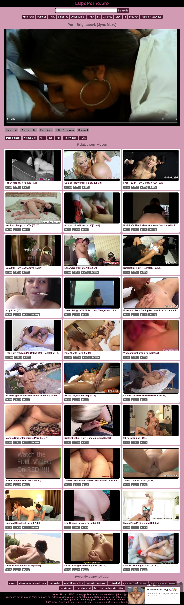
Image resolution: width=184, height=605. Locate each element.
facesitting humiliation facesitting (108, 588)
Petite (91, 17)
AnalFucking (77, 17)
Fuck (83, 138)
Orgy (118, 17)
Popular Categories (151, 17)
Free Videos (70, 138)
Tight (51, 17)
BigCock (133, 17)
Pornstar (41, 17)
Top (50, 138)
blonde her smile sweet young (32, 583)
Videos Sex (30, 138)
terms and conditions (104, 594)
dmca (120, 594)
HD (58, 138)
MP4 (42, 138)
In (125, 17)
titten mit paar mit (83, 588)
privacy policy (83, 594)
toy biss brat (114, 583)
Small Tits (63, 17)
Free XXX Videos (116, 599)
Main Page (28, 17)
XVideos (107, 17)
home (55, 594)
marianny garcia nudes (92, 599)
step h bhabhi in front (73, 583)
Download (83, 130)
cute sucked (55, 583)
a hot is (12, 583)
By (98, 17)
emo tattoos (66, 588)
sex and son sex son (96, 583)
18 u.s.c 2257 (67, 594)
